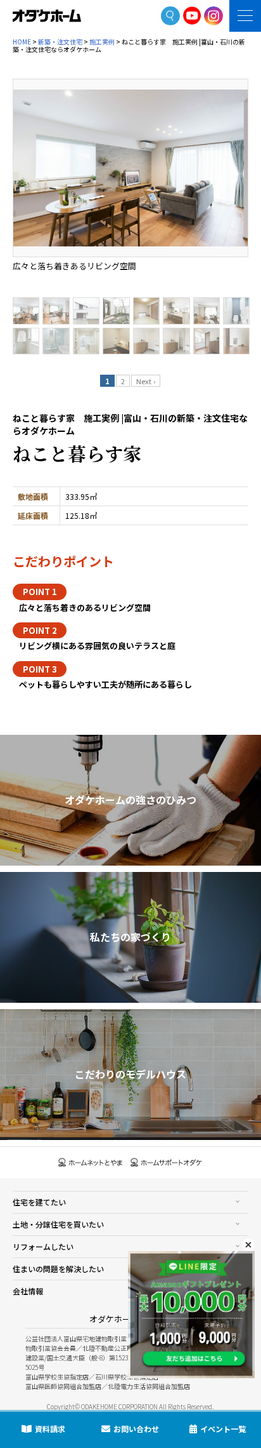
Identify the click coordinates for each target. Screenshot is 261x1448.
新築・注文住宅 (60, 41)
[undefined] (130, 168)
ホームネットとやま (90, 1162)
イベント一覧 (223, 1428)
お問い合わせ (136, 1428)
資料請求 (50, 1428)
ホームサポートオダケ (166, 1162)
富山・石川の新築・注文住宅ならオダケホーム (47, 16)
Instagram (213, 15)
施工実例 (102, 41)
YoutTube (192, 15)
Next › (145, 381)
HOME (22, 41)
